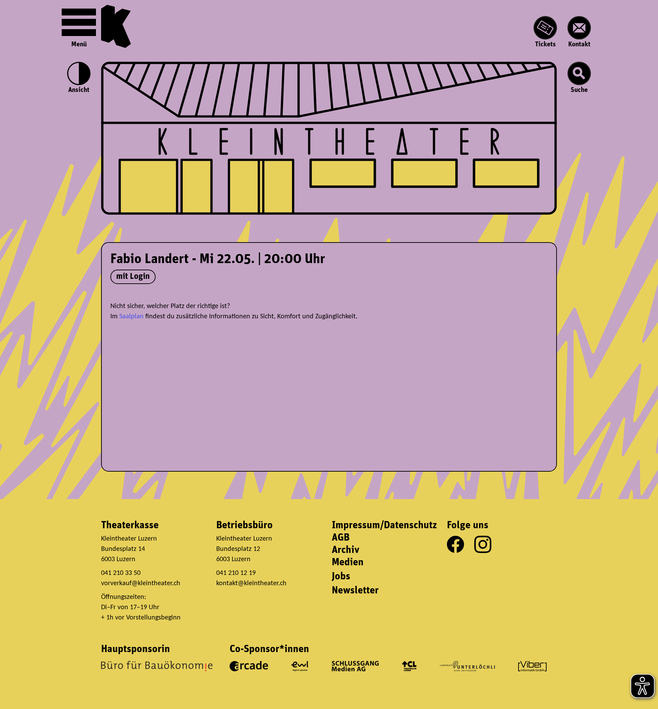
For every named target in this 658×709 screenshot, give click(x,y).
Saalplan (131, 316)
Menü (79, 44)
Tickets (545, 44)
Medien (348, 562)
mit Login (133, 276)
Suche (579, 90)
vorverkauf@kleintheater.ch (140, 583)
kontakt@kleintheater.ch (251, 583)
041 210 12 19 (236, 573)
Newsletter (355, 591)
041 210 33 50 (121, 573)
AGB (341, 538)
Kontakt (579, 44)
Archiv (346, 550)
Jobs (341, 576)
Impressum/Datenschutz (384, 525)
